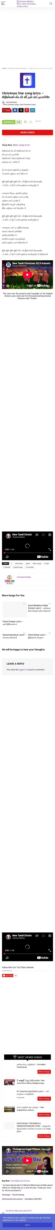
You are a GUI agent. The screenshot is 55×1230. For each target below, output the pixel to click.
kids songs (37, 563)
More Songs (28, 132)
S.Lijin (46, 563)
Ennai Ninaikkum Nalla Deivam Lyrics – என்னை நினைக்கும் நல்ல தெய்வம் (39, 608)
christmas (19, 563)
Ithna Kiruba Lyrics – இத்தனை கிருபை (37, 636)
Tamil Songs (18, 567)
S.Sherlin (6, 567)
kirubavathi (20, 1098)
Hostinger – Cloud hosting (13, 1195)
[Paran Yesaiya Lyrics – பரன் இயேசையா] (15, 603)
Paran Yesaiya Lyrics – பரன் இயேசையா (13, 622)
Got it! (27, 1225)
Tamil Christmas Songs (28, 105)
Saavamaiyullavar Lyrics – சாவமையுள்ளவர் (14, 636)
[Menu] (3, 3)
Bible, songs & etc (22, 145)
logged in (22, 669)
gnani (28, 563)
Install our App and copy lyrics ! (17, 1211)
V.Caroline (30, 567)
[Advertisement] (27, 35)
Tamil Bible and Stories (20, 1181)
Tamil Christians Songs (11, 105)
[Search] (51, 3)
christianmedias (11, 102)
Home (4, 68)
